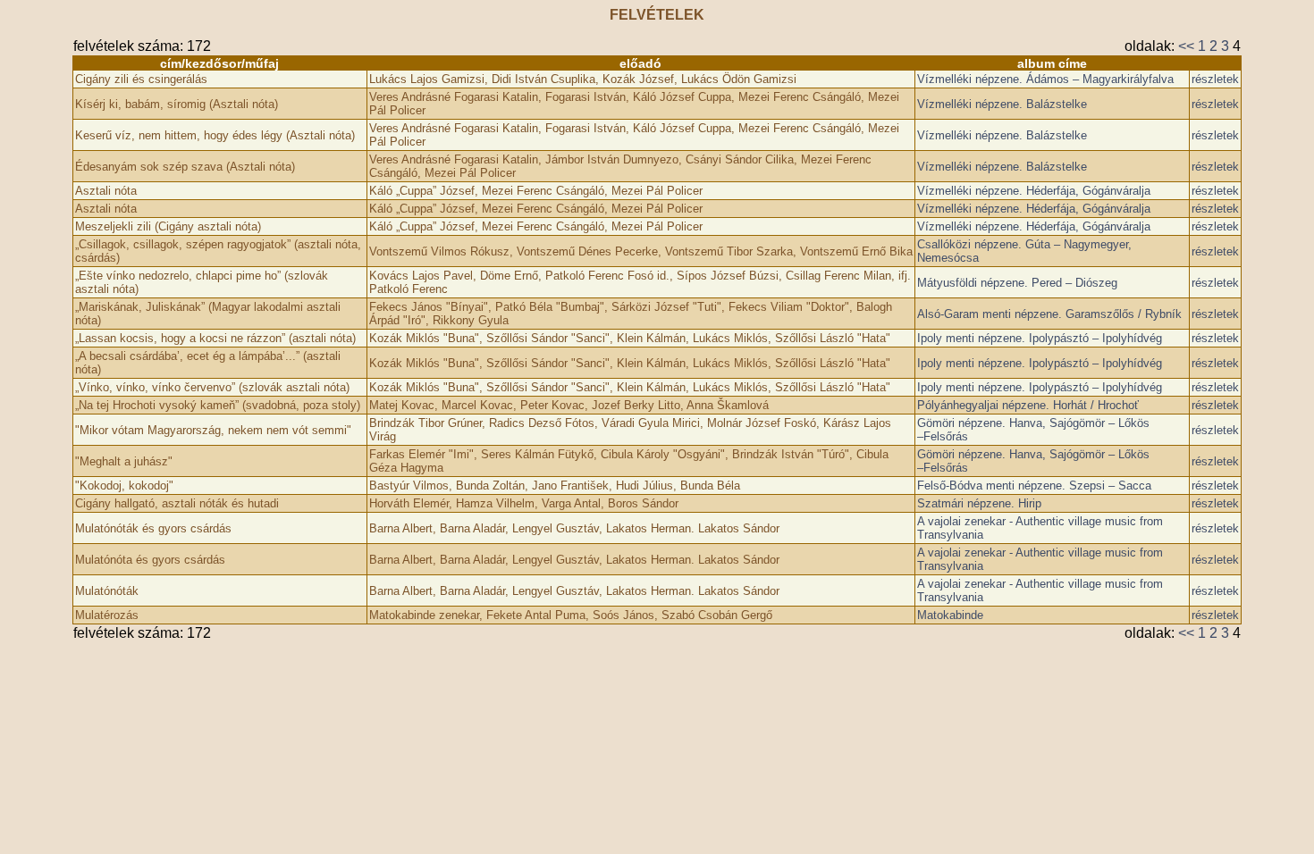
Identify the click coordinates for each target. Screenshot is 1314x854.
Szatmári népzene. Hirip (979, 503)
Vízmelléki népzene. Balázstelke (1002, 104)
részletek (1215, 79)
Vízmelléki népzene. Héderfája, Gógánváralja (1033, 190)
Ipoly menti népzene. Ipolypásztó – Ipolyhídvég (1039, 338)
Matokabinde (950, 615)
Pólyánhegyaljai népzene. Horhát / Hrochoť (1028, 405)
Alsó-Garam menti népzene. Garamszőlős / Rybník (1049, 314)
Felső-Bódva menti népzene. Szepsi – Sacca (1034, 485)
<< (1186, 46)
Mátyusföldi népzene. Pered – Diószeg (1017, 282)
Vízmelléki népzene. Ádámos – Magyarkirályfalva (1045, 79)
